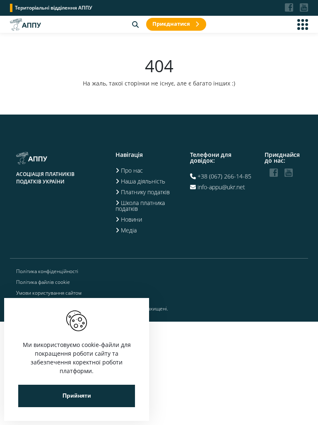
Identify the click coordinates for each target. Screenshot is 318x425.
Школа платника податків (140, 205)
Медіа (129, 230)
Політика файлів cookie (43, 282)
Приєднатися (171, 23)
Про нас (132, 170)
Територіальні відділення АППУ (53, 7)
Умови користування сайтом (49, 293)
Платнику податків (145, 192)
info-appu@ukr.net (221, 187)
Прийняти (77, 396)
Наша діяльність (143, 181)
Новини (131, 219)
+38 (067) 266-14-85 (224, 176)
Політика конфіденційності (47, 271)
